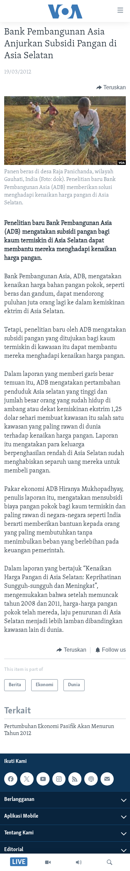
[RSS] (74, 779)
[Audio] (78, 862)
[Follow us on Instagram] (59, 779)
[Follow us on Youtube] (43, 779)
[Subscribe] (107, 779)
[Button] (111, 87)
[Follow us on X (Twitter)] (26, 779)
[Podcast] (90, 779)
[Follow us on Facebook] (10, 779)
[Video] (47, 862)
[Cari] (109, 862)
